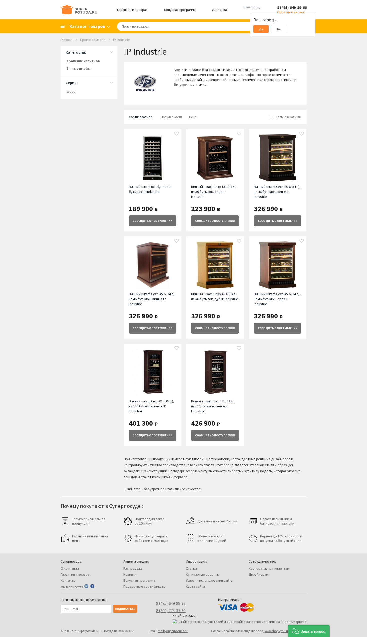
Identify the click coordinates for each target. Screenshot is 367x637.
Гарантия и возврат (132, 10)
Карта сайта (195, 586)
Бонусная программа (180, 10)
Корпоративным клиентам (269, 568)
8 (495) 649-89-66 (292, 7)
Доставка (219, 10)
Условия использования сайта (209, 580)
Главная (66, 40)
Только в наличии (289, 117)
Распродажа (132, 568)
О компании (70, 568)
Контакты (68, 580)
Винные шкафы (78, 68)
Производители (92, 40)
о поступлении (152, 221)
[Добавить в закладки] (176, 134)
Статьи (191, 568)
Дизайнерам (258, 574)
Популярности (171, 117)
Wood (71, 91)
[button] (309, 631)
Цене (192, 117)
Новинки (130, 574)
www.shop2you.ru (277, 631)
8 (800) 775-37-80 (170, 611)
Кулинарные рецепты (202, 574)
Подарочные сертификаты (144, 586)
